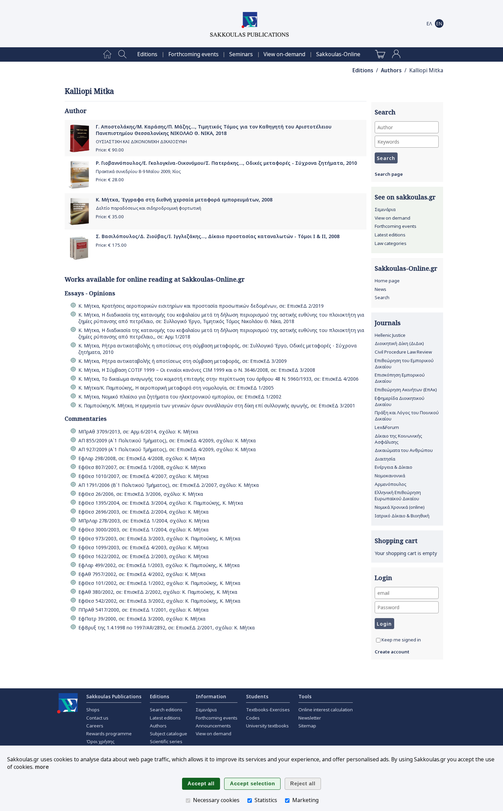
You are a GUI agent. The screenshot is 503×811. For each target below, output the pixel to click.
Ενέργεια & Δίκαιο (393, 467)
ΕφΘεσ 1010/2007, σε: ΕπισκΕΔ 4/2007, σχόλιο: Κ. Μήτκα (143, 476)
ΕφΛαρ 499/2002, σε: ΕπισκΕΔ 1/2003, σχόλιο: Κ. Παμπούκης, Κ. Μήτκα (159, 565)
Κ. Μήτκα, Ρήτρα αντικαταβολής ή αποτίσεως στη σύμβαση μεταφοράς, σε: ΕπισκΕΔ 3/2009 (182, 361)
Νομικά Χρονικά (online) (400, 507)
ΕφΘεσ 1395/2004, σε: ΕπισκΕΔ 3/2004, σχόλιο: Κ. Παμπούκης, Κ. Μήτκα (160, 503)
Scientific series (166, 741)
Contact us (97, 718)
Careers (94, 726)
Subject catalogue (168, 733)
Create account (392, 652)
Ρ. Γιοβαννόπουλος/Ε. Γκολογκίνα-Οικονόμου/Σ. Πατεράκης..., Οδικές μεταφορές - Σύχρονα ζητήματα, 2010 (226, 163)
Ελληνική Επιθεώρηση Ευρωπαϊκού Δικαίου (398, 495)
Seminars (241, 54)
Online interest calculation (325, 709)
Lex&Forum (387, 427)
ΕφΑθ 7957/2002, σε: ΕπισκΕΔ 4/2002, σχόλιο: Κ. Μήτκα (141, 574)
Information (211, 696)
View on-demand (284, 54)
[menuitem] (107, 54)
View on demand (392, 218)
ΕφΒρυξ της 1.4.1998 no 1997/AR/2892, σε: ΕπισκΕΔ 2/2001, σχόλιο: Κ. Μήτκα (166, 627)
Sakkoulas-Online (338, 54)
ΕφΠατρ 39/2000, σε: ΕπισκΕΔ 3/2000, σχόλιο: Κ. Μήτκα (141, 618)
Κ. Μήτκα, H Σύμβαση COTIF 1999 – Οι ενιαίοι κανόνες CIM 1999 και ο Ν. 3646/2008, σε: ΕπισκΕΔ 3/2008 (196, 370)
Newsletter (309, 718)
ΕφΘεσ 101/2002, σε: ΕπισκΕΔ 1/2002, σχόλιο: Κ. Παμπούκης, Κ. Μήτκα (159, 583)
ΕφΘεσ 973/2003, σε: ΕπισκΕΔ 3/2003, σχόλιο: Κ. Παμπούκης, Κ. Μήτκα (159, 538)
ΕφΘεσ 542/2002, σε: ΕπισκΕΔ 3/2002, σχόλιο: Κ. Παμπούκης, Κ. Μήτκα (159, 601)
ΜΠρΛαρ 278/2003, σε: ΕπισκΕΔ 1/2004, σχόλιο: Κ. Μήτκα (143, 520)
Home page (387, 281)
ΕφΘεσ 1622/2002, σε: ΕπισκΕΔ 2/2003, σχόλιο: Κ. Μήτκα (143, 556)
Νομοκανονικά (390, 475)
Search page (389, 174)
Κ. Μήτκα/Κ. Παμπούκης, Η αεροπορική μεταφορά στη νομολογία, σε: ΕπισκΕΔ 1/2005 (176, 387)
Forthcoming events (193, 54)
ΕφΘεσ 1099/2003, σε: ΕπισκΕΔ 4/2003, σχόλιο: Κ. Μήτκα (143, 547)
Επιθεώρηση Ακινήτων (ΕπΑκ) (406, 389)
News (380, 289)
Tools (304, 696)
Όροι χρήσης (100, 741)
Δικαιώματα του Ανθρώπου (404, 450)
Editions (147, 54)
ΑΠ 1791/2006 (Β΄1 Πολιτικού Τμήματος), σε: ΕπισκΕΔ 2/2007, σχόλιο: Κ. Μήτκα (168, 485)
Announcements (213, 726)
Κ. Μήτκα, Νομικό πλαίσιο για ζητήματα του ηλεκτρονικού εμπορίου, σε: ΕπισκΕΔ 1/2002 (179, 396)
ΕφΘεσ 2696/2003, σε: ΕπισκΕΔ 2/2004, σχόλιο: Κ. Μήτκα (143, 511)
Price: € (110, 150)
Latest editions (390, 235)
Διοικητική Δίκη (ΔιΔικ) (399, 343)
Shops (93, 709)
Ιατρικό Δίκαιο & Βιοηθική (402, 516)
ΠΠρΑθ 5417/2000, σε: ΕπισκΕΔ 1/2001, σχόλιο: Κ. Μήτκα (143, 609)
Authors (391, 70)
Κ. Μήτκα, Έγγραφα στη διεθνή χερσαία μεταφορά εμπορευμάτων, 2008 (184, 199)
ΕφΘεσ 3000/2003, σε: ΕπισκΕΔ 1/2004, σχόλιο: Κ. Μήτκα (143, 529)
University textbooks (267, 726)
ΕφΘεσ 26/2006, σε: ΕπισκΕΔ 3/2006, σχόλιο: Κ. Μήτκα (140, 494)
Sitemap (307, 726)
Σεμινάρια (385, 209)
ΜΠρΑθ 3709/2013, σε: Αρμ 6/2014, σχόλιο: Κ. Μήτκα (138, 431)
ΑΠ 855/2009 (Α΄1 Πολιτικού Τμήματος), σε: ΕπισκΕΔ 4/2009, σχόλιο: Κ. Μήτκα (167, 440)
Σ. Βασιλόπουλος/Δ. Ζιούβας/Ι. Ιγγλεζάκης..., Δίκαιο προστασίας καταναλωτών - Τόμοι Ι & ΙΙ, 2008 (217, 236)
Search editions (166, 709)
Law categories (391, 243)
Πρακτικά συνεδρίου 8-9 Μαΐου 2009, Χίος (138, 171)
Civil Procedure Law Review (403, 352)
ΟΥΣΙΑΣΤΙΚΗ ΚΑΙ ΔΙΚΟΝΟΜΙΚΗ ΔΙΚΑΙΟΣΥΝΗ (141, 142)
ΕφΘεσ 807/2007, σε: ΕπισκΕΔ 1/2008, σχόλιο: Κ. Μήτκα (142, 467)
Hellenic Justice (390, 335)
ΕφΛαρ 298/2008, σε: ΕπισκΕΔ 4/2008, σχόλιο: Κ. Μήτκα (141, 458)
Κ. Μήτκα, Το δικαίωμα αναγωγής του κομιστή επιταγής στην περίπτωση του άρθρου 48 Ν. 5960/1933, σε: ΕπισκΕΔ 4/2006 (218, 379)
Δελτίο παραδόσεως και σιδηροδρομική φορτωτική (148, 208)
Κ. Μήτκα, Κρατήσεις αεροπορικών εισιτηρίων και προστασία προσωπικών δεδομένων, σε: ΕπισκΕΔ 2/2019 (201, 306)
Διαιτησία (385, 459)
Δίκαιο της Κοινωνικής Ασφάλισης (398, 439)
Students (257, 696)
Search (382, 297)
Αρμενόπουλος (391, 484)
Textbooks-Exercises (268, 709)
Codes (253, 718)
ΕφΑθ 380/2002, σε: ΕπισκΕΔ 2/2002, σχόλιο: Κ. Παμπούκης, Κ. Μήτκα (157, 592)
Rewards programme (109, 733)
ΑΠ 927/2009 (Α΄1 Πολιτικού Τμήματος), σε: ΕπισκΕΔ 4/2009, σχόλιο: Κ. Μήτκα (167, 449)
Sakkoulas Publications (113, 696)
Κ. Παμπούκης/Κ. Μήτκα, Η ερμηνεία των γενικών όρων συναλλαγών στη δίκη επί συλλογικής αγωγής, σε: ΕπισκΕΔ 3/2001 (216, 405)
